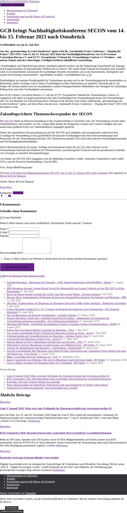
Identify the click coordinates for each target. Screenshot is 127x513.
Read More (6, 187)
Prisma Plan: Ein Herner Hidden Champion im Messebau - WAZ (40, 330)
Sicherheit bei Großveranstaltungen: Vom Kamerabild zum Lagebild (42, 387)
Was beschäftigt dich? (11, 252)
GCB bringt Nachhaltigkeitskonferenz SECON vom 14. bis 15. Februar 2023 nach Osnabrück (59, 173)
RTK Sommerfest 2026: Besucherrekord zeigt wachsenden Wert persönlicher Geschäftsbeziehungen (59, 379)
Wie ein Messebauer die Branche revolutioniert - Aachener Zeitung (41, 315)
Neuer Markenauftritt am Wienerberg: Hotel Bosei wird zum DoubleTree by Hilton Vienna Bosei (57, 385)
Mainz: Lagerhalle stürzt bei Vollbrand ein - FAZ (32, 357)
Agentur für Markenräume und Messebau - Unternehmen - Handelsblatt (44, 348)
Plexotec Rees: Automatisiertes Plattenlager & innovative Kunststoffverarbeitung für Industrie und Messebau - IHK (67, 297)
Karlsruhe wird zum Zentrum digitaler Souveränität (33, 382)
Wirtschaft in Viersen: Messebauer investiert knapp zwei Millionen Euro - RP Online (51, 345)
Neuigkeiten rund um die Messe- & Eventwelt (31, 16)
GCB (88, 74)
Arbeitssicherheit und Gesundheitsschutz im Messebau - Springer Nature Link (47, 336)
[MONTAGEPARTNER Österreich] (20, 1)
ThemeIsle (30, 493)
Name (4, 229)
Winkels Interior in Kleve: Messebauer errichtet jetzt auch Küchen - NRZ (45, 342)
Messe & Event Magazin (13, 176)
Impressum (12, 22)
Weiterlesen (33, 420)
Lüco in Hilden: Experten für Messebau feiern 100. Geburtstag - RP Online (46, 362)
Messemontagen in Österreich (22, 10)
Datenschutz (13, 19)
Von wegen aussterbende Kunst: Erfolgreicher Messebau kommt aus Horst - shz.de (50, 333)
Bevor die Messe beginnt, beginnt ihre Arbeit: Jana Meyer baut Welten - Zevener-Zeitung (53, 294)
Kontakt (11, 13)
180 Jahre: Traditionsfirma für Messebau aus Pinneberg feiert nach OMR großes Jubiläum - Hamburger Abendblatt (66, 303)
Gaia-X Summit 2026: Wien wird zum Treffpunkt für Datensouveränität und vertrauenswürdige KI (58, 376)
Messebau (18, 192)
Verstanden (11, 508)
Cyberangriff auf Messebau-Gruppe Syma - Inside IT (34, 339)
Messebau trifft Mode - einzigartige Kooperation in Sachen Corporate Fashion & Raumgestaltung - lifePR (62, 324)
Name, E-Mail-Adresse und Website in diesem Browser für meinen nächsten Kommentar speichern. (56, 258)
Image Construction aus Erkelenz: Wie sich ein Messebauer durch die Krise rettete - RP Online (56, 360)
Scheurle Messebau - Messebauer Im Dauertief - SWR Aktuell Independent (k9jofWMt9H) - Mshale (59, 282)
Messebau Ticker (37, 276)
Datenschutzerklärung (11, 511)
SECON (8, 121)
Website (4, 235)
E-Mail (4, 232)
